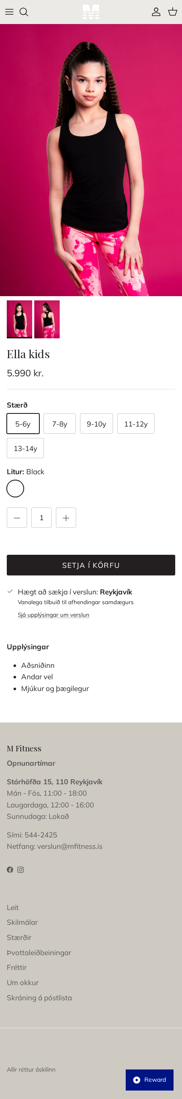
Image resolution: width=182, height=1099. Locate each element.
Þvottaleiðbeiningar (39, 952)
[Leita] (28, 12)
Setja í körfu (91, 565)
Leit (13, 907)
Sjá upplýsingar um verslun (53, 614)
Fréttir (17, 967)
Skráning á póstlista (39, 997)
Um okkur (23, 982)
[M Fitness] (91, 11)
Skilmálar (22, 922)
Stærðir (19, 937)
